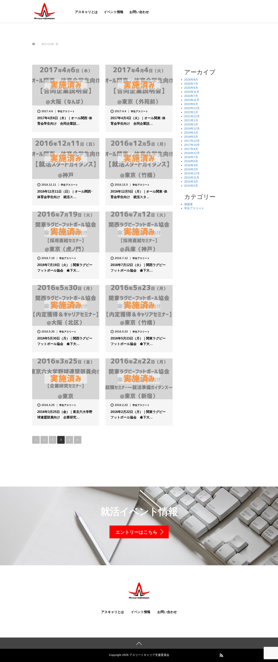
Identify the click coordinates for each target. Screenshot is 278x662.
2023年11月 (191, 100)
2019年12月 (192, 128)
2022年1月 (191, 112)
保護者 (188, 204)
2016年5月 (191, 161)
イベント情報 (113, 12)
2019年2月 (191, 132)
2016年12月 (192, 153)
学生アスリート (66, 111)
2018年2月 (191, 136)
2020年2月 (191, 124)
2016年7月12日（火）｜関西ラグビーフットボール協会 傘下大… (138, 267)
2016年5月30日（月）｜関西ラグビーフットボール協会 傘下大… (64, 341)
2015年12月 (192, 173)
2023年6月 (191, 104)
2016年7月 (191, 157)
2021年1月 (191, 120)
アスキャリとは (86, 12)
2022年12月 (192, 108)
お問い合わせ (139, 12)
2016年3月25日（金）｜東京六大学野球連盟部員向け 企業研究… (64, 414)
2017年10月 (192, 144)
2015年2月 (191, 185)
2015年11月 (191, 177)
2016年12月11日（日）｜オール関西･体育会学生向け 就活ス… (65, 194)
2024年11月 (191, 91)
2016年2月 (191, 169)
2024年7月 (191, 96)
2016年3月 (191, 165)
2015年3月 (191, 181)
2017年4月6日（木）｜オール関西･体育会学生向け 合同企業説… (64, 120)
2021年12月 (192, 116)
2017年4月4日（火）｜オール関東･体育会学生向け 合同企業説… (138, 120)
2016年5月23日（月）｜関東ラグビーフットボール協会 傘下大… (138, 341)
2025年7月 (191, 83)
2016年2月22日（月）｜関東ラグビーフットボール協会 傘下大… (138, 414)
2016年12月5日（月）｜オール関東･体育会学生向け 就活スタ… (139, 194)
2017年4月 (191, 149)
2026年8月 (191, 79)
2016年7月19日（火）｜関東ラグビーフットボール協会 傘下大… (64, 267)
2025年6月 (191, 87)
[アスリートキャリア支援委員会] (44, 11)
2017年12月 (192, 140)
